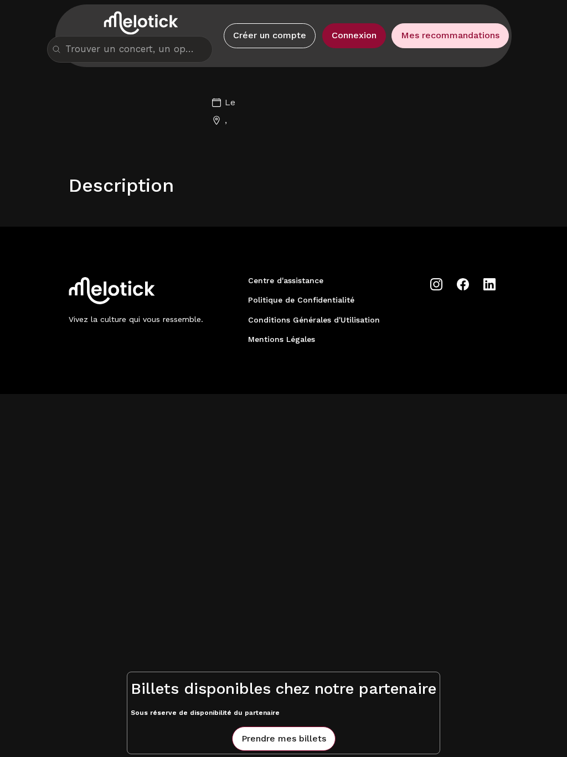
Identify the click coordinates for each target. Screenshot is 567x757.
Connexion (354, 35)
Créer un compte (269, 35)
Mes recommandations (450, 35)
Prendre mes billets (283, 738)
